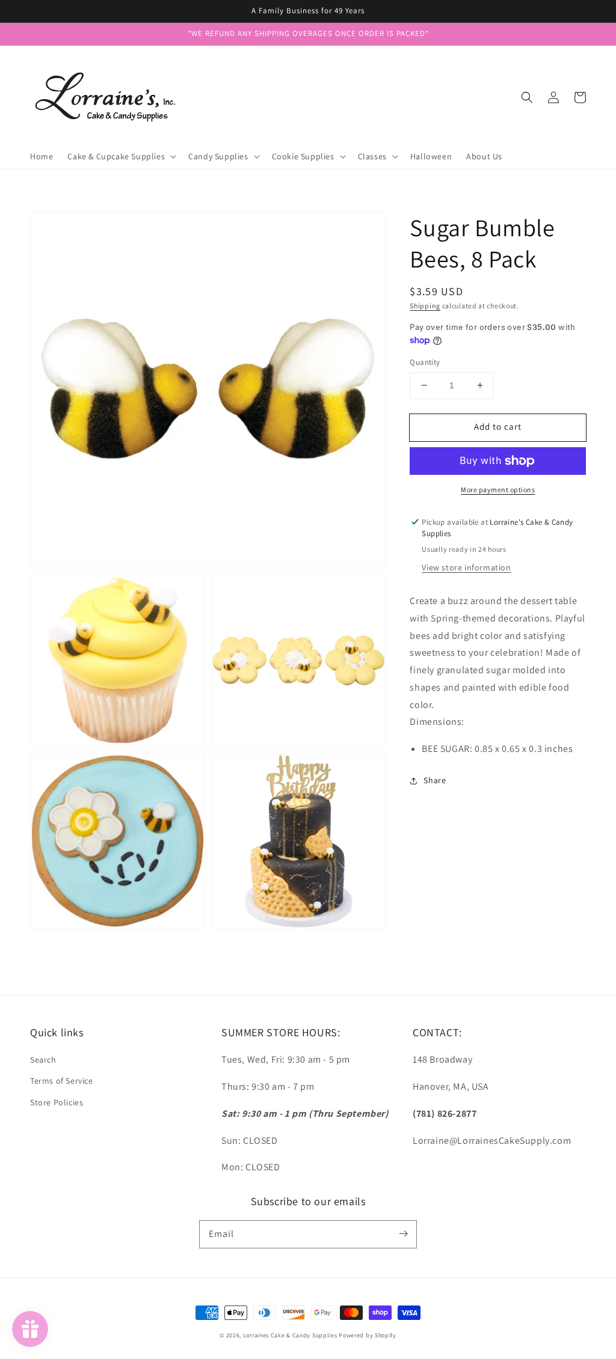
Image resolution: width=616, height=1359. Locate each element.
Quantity (425, 362)
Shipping (425, 305)
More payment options (498, 489)
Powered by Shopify (367, 1335)
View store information (466, 567)
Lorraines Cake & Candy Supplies (290, 1335)
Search (43, 1059)
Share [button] (435, 780)
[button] (527, 97)
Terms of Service (61, 1080)
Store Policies (56, 1102)
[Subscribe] (403, 1234)
